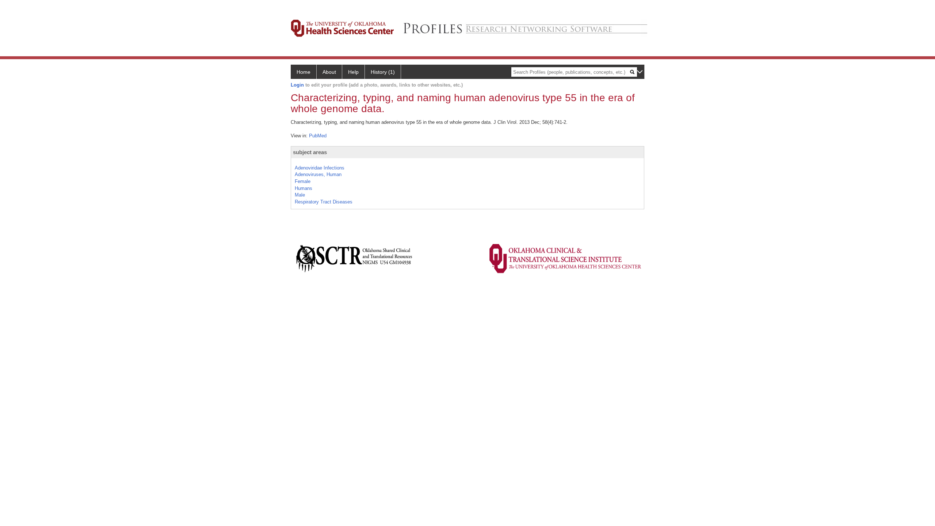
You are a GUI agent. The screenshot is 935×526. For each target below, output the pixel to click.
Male (300, 195)
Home (303, 72)
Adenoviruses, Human (318, 174)
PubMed (318, 135)
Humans (303, 188)
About (329, 72)
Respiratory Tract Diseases (323, 202)
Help (353, 72)
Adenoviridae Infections (319, 168)
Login (297, 85)
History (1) (383, 72)
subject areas (310, 152)
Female (302, 181)
